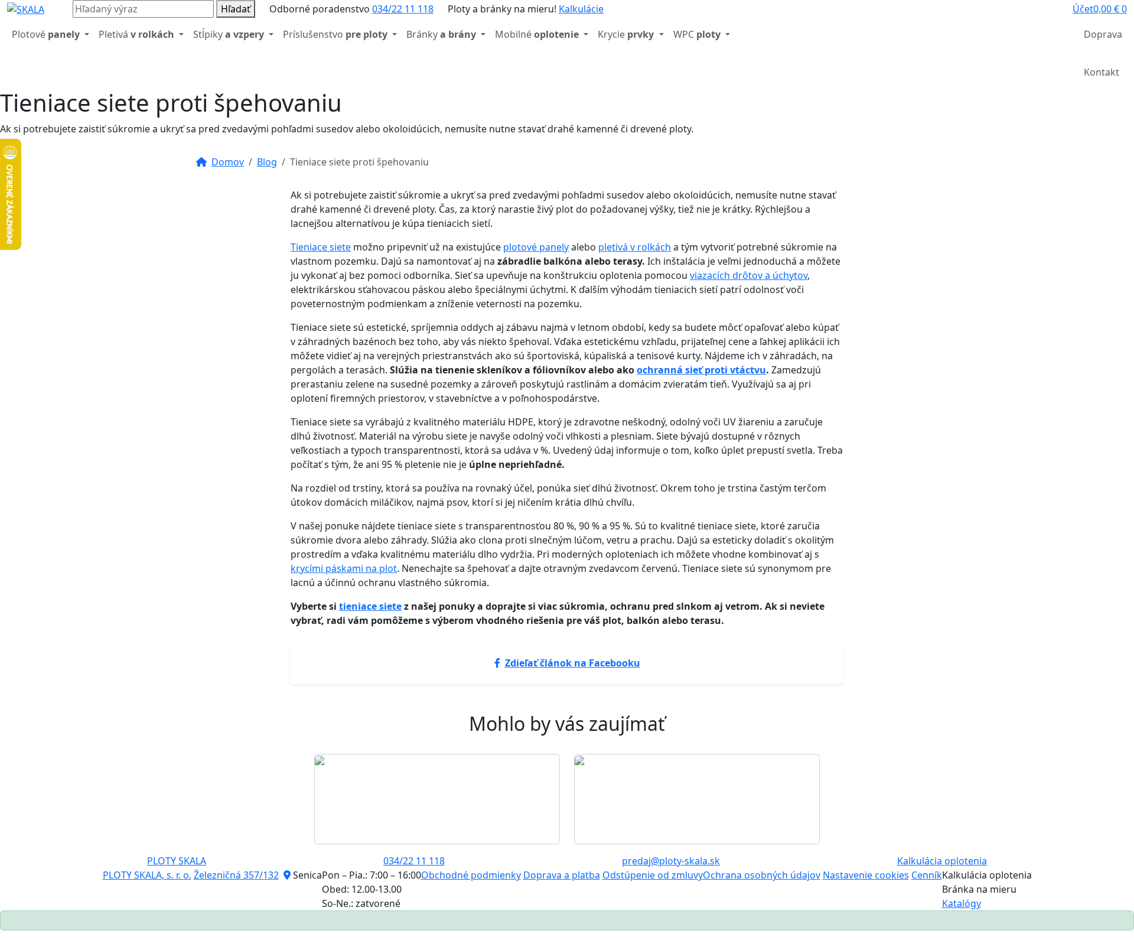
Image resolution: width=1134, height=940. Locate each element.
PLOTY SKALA (176, 860)
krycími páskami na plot (344, 568)
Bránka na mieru (979, 889)
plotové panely (536, 246)
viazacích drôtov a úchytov (748, 275)
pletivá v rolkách (634, 246)
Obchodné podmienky (471, 875)
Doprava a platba (561, 875)
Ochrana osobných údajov (761, 875)
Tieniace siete (321, 246)
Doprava (1103, 34)
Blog (267, 161)
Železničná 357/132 (236, 875)
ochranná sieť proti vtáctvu (701, 369)
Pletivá (136, 34)
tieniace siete (370, 606)
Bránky (441, 34)
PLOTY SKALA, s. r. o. (147, 875)
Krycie (626, 34)
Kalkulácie (581, 8)
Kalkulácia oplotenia (942, 860)
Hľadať (235, 8)
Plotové (46, 34)
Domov (227, 161)
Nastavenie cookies (866, 875)
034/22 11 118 (403, 8)
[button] (1083, 8)
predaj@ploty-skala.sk (671, 860)
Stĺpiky (228, 34)
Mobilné (537, 34)
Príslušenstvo (335, 34)
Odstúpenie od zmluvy (652, 875)
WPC (697, 34)
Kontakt (1101, 72)
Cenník (926, 875)
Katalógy (961, 903)
